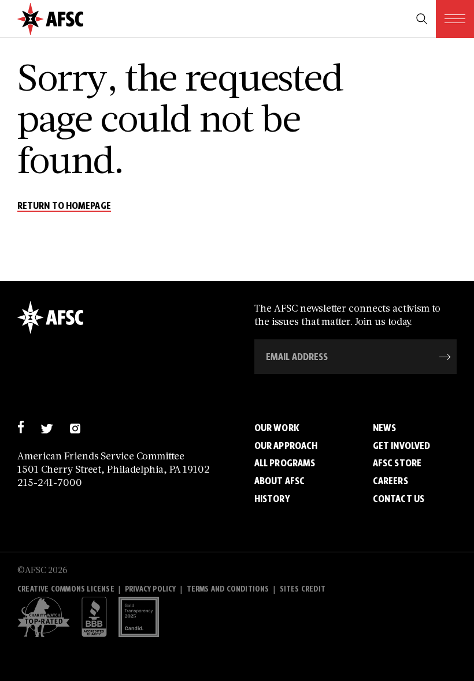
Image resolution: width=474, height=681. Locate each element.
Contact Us (398, 499)
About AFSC (279, 481)
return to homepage (64, 206)
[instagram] (74, 426)
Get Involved (401, 445)
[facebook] (20, 426)
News (384, 428)
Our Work (276, 428)
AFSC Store (397, 463)
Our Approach (285, 445)
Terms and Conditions (228, 589)
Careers (390, 481)
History (272, 499)
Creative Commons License (65, 589)
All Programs (284, 463)
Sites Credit (302, 589)
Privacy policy (150, 589)
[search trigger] (422, 19)
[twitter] (46, 426)
